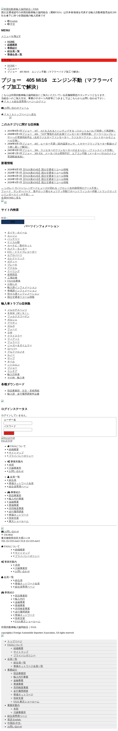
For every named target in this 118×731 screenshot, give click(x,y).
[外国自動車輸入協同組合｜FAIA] (20, 9)
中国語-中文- (14, 723)
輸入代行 (19, 599)
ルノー (11, 355)
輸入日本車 (13, 374)
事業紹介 (12, 670)
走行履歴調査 (16, 511)
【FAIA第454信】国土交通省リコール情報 (45, 169)
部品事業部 (14, 495)
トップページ (14, 641)
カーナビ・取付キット (19, 245)
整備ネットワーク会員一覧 (28, 666)
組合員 (12, 480)
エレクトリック (16, 258)
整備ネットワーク (18, 515)
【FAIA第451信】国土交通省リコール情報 (45, 179)
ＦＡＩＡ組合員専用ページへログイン (25, 101)
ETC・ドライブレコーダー (22, 252)
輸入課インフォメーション (22, 287)
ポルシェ (12, 319)
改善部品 (12, 274)
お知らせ (12, 284)
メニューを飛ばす (11, 36)
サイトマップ (16, 452)
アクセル (12, 268)
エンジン (12, 236)
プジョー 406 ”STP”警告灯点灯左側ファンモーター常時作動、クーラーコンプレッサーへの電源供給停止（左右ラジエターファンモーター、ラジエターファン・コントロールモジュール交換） (61, 137)
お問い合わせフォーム (16, 108)
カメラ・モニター (17, 248)
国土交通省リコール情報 (20, 297)
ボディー (12, 261)
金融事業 (13, 502)
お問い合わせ (16, 471)
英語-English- (14, 719)
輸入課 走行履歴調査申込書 (23, 394)
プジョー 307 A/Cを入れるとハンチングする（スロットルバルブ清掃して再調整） (69, 131)
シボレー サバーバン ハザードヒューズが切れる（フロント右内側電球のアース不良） (50, 188)
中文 (12, 24)
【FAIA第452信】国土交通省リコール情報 (45, 176)
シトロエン (13, 364)
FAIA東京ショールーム (27, 621)
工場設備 (12, 277)
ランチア (12, 371)
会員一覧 (12, 659)
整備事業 (13, 505)
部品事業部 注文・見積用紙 (23, 390)
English (14, 21)
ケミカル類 (13, 242)
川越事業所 (14, 468)
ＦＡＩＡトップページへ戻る (20, 114)
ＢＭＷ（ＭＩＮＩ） (18, 313)
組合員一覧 (20, 662)
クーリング (13, 271)
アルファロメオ (16, 352)
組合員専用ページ (18, 486)
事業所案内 (13, 705)
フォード (12, 329)
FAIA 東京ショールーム (26, 701)
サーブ (11, 358)
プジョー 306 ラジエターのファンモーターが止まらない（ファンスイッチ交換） (68, 150)
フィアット (13, 339)
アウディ (12, 323)
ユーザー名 (10, 420)
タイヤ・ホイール (17, 232)
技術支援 (13, 518)
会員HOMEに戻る (11, 197)
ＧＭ (9, 332)
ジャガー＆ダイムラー (19, 345)
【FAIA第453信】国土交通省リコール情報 (45, 172)
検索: (4, 218)
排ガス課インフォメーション (23, 294)
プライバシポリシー (25, 655)
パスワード (10, 426)
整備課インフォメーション (22, 290)
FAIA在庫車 (13, 281)
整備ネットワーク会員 (20, 483)
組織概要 (13, 449)
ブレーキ (12, 265)
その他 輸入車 (16, 377)
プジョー (12, 368)
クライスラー (14, 335)
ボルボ (11, 326)
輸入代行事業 (16, 498)
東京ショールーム (18, 521)
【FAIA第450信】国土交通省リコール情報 (45, 182)
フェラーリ (13, 342)
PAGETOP (6, 441)
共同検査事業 (16, 508)
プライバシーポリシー (20, 456)
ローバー (12, 348)
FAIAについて (15, 645)
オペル (11, 361)
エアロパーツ (14, 255)
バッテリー (13, 239)
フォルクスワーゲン (18, 316)
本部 (11, 464)
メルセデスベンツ (17, 310)
